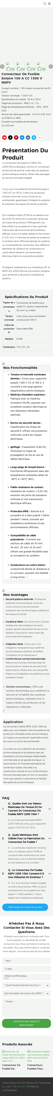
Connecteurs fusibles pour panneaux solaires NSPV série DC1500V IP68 (38, 1067)
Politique (31, 1086)
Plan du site (18, 1086)
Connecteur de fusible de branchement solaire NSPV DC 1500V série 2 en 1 (13, 1067)
